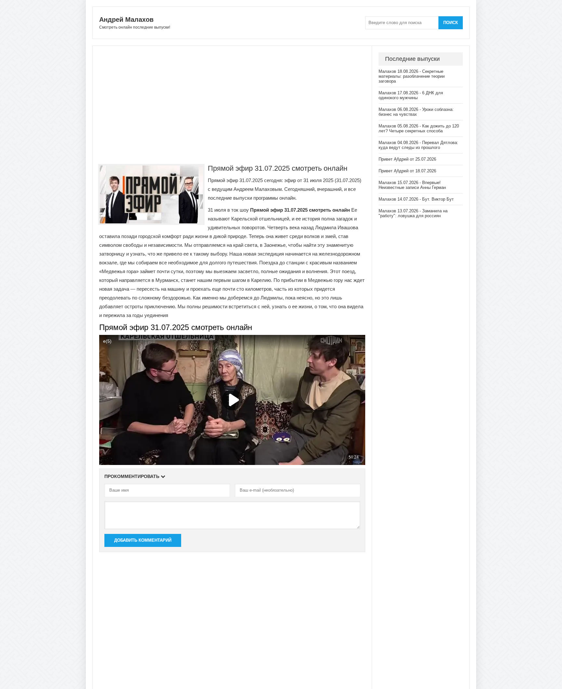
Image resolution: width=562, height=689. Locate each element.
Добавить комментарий (142, 540)
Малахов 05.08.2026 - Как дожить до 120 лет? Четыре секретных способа (419, 128)
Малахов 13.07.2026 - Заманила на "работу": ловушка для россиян (413, 213)
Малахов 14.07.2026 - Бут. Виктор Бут (416, 199)
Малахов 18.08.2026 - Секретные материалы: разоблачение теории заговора (412, 76)
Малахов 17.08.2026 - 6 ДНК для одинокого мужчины (411, 95)
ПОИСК (450, 22)
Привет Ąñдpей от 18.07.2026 (407, 170)
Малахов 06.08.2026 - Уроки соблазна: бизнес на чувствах (416, 112)
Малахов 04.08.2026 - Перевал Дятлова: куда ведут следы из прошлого (418, 145)
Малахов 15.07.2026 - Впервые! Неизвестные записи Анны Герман (412, 185)
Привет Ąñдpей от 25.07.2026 (407, 159)
